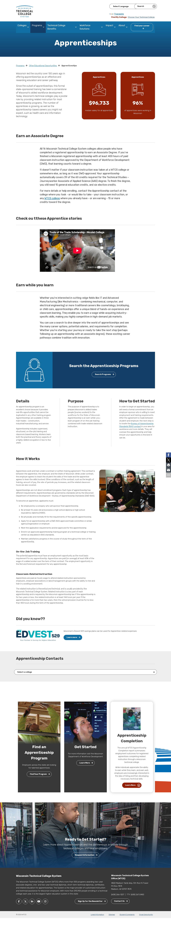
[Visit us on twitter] (25, 901)
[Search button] (154, 6)
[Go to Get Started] (85, 723)
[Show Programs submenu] (44, 27)
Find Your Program (38, 774)
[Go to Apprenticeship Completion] (132, 718)
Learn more (72, 637)
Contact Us (119, 901)
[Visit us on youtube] (38, 901)
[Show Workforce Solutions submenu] (102, 27)
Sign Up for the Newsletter (90, 901)
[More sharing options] (168, 475)
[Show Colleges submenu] (28, 27)
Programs (37, 25)
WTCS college (52, 198)
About (122, 25)
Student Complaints (127, 914)
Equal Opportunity (146, 914)
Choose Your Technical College (141, 17)
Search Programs (103, 374)
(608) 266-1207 (117, 894)
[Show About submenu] (127, 27)
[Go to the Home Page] (24, 11)
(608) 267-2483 (137, 894)
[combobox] (85, 672)
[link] (168, 454)
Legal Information (97, 914)
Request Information (85, 855)
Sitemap (112, 914)
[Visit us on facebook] (19, 901)
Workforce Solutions (85, 27)
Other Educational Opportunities (43, 65)
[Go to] (38, 635)
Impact (109, 25)
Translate (119, 14)
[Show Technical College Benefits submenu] (76, 27)
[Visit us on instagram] (45, 901)
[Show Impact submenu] (115, 27)
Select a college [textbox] (24, 672)
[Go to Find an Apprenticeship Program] (39, 723)
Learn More (84, 763)
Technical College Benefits (56, 27)
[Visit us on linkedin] (32, 901)
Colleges (22, 25)
